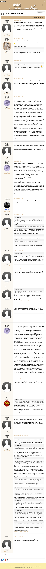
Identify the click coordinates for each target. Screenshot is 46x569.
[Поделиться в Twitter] (3, 560)
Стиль (24, 564)
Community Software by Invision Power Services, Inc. (23, 567)
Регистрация (39, 4)
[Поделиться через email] (7, 560)
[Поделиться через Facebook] (2, 560)
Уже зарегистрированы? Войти (28, 4)
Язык (21, 564)
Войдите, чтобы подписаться (7, 12)
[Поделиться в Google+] (5, 560)
